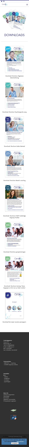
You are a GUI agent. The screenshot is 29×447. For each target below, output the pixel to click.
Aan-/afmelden (7, 350)
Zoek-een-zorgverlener (8, 394)
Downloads (6, 397)
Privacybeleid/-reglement (9, 401)
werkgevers (7, 378)
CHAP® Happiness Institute (11, 364)
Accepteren (14, 443)
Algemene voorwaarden (9, 399)
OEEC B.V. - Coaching (10, 363)
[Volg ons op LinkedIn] (3, 1)
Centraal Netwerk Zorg (15, 436)
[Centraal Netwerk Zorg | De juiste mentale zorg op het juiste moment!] (4, 4)
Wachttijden (6, 396)
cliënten (6, 376)
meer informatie (20, 441)
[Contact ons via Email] (1, 1)
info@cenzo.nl (10, 346)
